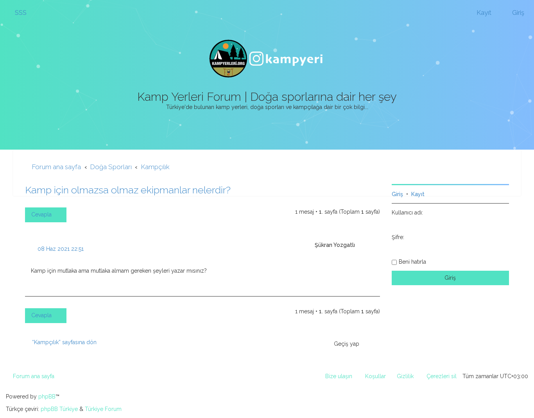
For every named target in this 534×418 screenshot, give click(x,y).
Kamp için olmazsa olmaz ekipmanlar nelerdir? (128, 190)
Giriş (397, 194)
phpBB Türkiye (59, 409)
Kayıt (418, 194)
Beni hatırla (412, 262)
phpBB (47, 396)
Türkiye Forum (103, 409)
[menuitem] (17, 12)
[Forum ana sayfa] (267, 58)
